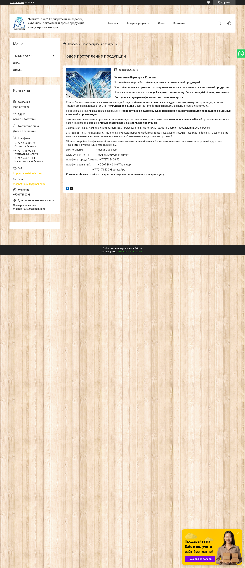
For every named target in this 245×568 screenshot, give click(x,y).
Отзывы (17, 70)
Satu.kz (138, 248)
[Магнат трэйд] (19, 23)
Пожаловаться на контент (130, 251)
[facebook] (67, 188)
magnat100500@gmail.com (29, 184)
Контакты (179, 23)
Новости (73, 44)
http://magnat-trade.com (27, 173)
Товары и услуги (136, 23)
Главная (113, 23)
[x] (71, 188)
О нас (161, 23)
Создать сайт (17, 2)
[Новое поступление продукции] (88, 83)
